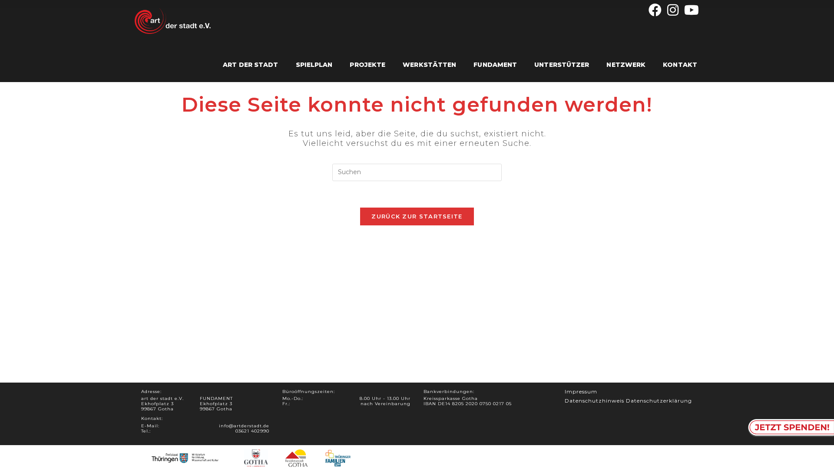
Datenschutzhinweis (594, 400)
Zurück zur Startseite (416, 216)
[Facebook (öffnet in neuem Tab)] (655, 10)
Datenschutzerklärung (659, 400)
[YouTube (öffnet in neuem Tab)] (690, 10)
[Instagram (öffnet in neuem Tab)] (673, 10)
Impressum (581, 391)
